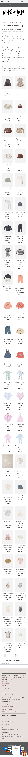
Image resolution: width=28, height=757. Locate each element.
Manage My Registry (7, 709)
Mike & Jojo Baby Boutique (16, 745)
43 (17, 655)
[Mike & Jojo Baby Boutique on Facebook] (3, 688)
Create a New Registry (8, 706)
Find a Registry (6, 704)
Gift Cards (4, 685)
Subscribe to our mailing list (14, 660)
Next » (21, 655)
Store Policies (5, 683)
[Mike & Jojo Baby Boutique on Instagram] (6, 688)
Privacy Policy (5, 681)
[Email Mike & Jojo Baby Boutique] (9, 688)
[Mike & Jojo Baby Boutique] (14, 13)
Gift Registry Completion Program (10, 711)
